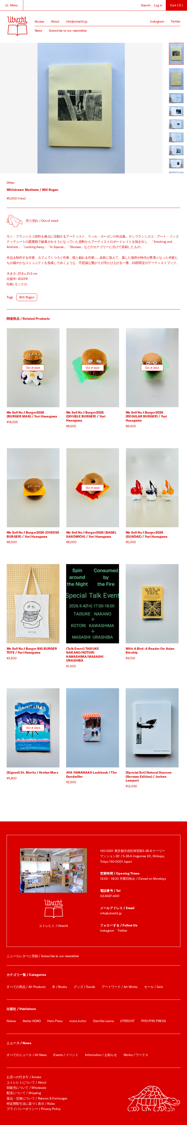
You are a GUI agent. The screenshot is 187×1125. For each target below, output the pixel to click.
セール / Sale (153, 987)
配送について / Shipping (24, 1093)
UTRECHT (127, 1021)
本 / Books (59, 987)
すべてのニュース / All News (27, 1055)
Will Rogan (26, 297)
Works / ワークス (136, 1055)
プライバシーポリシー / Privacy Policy (33, 1109)
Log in (158, 5)
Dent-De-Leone (103, 1021)
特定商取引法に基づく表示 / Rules (31, 1104)
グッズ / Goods (84, 987)
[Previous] (40, 108)
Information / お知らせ (101, 1055)
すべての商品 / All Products (26, 987)
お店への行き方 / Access (24, 1077)
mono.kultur (77, 1021)
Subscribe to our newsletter (68, 30)
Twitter (175, 21)
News (38, 30)
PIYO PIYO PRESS (153, 1021)
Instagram (157, 21)
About (55, 21)
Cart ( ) (176, 5)
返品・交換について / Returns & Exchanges (37, 1098)
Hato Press (54, 1021)
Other (10, 183)
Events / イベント (65, 1055)
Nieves (11, 1021)
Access (39, 21)
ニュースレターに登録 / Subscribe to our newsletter (43, 956)
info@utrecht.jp (76, 21)
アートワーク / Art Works (120, 987)
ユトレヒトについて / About (26, 1082)
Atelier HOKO (32, 1021)
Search (146, 5)
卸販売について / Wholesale (26, 1088)
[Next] (121, 108)
